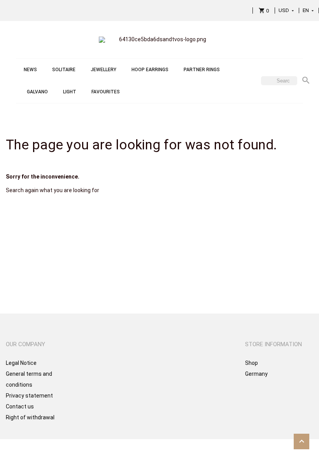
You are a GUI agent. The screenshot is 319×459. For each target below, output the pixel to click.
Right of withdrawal (30, 417)
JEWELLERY (103, 69)
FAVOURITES (105, 92)
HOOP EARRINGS (149, 69)
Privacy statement (29, 395)
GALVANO (37, 92)
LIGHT (69, 92)
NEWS (30, 69)
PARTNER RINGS (202, 69)
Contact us (20, 406)
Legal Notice (21, 363)
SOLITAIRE (63, 69)
